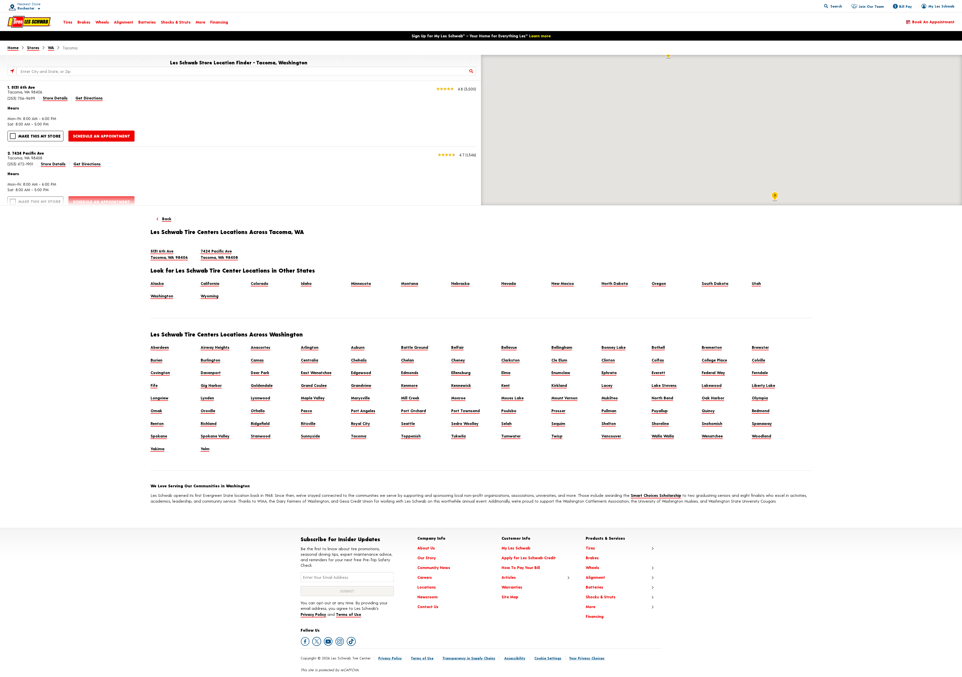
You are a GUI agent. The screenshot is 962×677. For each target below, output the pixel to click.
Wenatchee (712, 435)
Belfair (457, 347)
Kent (505, 385)
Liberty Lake (763, 385)
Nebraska (460, 283)
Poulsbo (508, 410)
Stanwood (260, 435)
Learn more (540, 35)
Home (13, 47)
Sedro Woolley (464, 423)
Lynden (207, 397)
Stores (33, 47)
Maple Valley (313, 397)
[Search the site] (833, 6)
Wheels (102, 22)
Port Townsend (465, 410)
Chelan (407, 360)
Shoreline (660, 423)
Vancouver (611, 435)
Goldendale (262, 385)
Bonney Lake (614, 347)
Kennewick (461, 385)
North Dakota (615, 283)
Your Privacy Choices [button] (587, 658)
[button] (23, 6)
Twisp (556, 435)
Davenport (211, 372)
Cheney (458, 360)
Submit (347, 591)
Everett (658, 372)
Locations (426, 587)
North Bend (662, 397)
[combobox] (246, 71)
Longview (159, 397)
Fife (154, 385)
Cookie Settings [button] (547, 658)
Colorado (259, 283)
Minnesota (361, 283)
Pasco (306, 410)
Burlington (210, 360)
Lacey (607, 385)
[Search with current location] (12, 71)
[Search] (471, 71)
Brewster (760, 347)
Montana (409, 283)
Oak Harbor (713, 397)
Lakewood (712, 385)
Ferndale (760, 372)
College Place (714, 360)
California (210, 283)
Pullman (609, 410)
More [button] (590, 606)
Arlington (309, 347)
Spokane (159, 435)
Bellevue (509, 347)
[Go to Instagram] (339, 641)
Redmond (760, 410)
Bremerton (712, 347)
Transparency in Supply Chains (468, 658)
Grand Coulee (314, 385)
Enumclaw (560, 372)
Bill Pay (905, 6)
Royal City (360, 423)
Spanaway (762, 423)
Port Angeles (363, 410)
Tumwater (511, 435)
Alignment (123, 22)
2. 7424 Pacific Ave (26, 153)
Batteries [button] (594, 587)
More (200, 22)
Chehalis (359, 360)
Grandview (361, 385)
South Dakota (715, 283)
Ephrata (609, 372)
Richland (208, 423)
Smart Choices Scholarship (656, 495)
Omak (156, 410)
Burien (156, 360)
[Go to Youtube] (328, 641)
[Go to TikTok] (351, 641)
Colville (758, 360)
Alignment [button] (595, 577)
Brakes (83, 22)
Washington (162, 295)
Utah (756, 283)
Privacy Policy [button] (313, 614)
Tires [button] (590, 547)
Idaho (306, 283)
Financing (219, 22)
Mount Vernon (564, 397)
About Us (426, 547)
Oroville (208, 410)
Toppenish (411, 435)
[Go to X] (316, 641)
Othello (258, 410)
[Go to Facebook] (305, 641)
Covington (160, 372)
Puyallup (660, 410)
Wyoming (209, 295)
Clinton (608, 360)
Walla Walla (663, 435)
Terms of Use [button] (348, 614)
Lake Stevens (664, 385)
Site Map (510, 596)
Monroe (458, 397)
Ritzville (308, 423)
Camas (257, 360)
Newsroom (427, 596)
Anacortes (260, 347)
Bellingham (561, 347)
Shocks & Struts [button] (601, 596)
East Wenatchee (316, 372)
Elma (505, 372)
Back (166, 218)
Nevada (508, 283)
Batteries (147, 22)
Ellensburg (460, 372)
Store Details (55, 97)
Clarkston (510, 360)
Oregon (659, 283)
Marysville (360, 397)
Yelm (205, 448)
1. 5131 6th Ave (21, 87)
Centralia (309, 360)
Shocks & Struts (176, 22)
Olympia (760, 397)
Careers (424, 577)
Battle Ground (414, 347)
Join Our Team (871, 6)
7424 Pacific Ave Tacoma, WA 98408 (219, 254)
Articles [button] (509, 577)
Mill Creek (410, 397)
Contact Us (427, 606)
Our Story (426, 557)
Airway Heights (215, 347)
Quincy (708, 410)
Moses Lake (512, 397)
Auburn (358, 347)
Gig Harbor (211, 385)
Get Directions (89, 97)
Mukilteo (610, 397)
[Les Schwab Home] (29, 22)
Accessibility (514, 658)
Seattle (408, 423)
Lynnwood (260, 397)
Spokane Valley (215, 435)
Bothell (658, 347)
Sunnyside (310, 435)
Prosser (558, 410)
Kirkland (559, 385)
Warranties (512, 587)
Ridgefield (260, 423)
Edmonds (409, 372)
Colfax (658, 360)
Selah (506, 423)
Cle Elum (559, 360)
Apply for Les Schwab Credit (529, 557)
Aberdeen (160, 347)
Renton (157, 423)
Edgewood (361, 372)
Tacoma (358, 435)
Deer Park (260, 372)
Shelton (609, 423)
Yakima (157, 448)
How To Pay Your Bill (521, 567)
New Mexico (562, 283)
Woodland (761, 435)
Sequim (558, 423)
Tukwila (458, 435)
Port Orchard (413, 410)
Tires (67, 22)
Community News (433, 567)
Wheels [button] (592, 567)
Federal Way (713, 372)
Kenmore (409, 385)
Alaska (157, 283)
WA (51, 47)
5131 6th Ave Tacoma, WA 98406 (169, 254)
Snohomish (712, 423)
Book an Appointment (933, 21)
